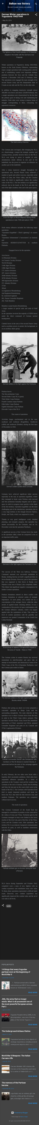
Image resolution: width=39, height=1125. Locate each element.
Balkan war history (19, 3)
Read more (32, 992)
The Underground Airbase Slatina (16, 1031)
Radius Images (24, 1116)
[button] (36, 15)
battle (9, 906)
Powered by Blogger (21, 1113)
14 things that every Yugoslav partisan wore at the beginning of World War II (16, 972)
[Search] (36, 4)
